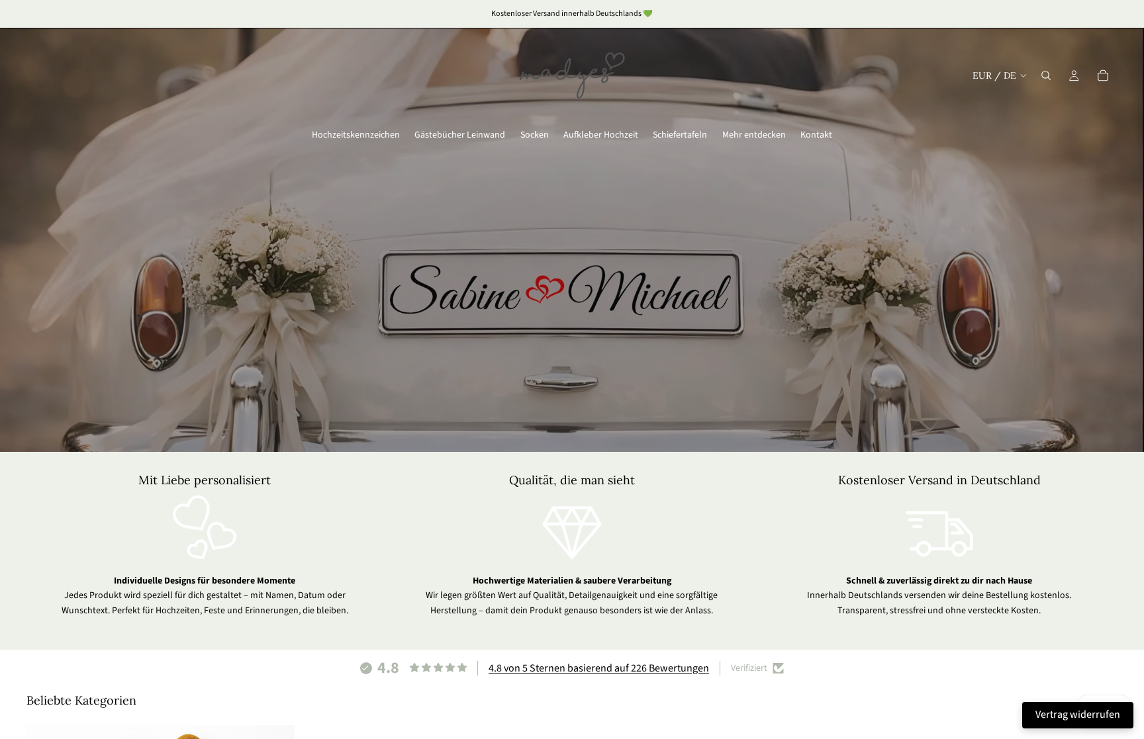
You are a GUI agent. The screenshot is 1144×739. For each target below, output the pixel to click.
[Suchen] (1046, 75)
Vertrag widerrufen (1077, 714)
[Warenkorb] (1103, 75)
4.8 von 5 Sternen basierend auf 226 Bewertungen (599, 668)
